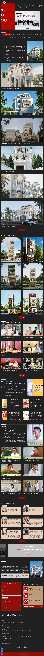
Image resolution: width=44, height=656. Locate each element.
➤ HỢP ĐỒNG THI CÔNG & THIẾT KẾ (10, 322)
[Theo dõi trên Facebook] (15, 647)
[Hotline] (2, 651)
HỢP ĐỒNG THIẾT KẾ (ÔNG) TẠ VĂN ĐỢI (10, 370)
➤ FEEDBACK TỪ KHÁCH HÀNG (9, 503)
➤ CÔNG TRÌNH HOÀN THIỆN (8, 235)
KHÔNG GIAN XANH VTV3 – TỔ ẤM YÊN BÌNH (33, 476)
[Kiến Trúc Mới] (4, 2)
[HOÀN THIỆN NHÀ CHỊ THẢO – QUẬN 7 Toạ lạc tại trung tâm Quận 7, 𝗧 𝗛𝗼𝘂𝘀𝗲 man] (11, 249)
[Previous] (17, 20)
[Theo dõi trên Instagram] (18, 647)
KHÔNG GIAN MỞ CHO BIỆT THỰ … (9, 226)
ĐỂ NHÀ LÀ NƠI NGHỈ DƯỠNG (8, 171)
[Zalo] (2, 648)
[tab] (7, 34)
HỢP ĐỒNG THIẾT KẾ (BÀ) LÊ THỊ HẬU (10, 337)
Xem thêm (22, 230)
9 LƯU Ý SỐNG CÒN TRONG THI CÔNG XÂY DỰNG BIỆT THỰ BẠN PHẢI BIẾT (14, 401)
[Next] (42, 20)
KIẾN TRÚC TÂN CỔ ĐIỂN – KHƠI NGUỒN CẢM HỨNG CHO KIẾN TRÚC (16, 143)
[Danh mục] (41, 1)
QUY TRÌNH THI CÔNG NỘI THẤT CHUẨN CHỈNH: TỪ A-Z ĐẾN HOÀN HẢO (36, 401)
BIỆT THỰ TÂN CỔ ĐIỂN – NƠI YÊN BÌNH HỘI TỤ (14, 43)
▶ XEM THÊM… (28, 554)
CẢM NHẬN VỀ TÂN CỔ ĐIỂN (8, 199)
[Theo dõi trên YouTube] (29, 647)
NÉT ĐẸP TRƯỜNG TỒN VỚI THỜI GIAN (10, 88)
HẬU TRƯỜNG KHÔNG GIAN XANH (31, 493)
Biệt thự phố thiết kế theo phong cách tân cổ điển (12, 116)
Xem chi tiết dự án (8, 60)
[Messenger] (2, 654)
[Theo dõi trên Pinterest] (25, 647)
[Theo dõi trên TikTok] (22, 647)
